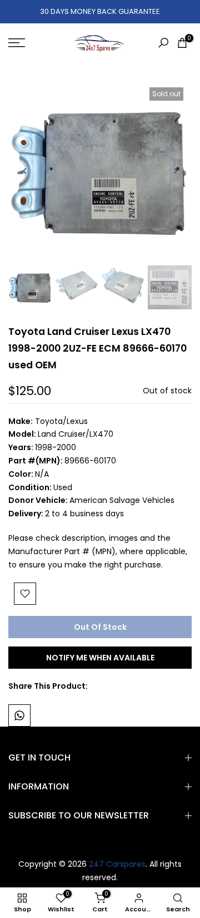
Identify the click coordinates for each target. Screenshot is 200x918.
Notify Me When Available (100, 657)
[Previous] (25, 170)
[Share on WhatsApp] (19, 715)
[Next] (175, 170)
